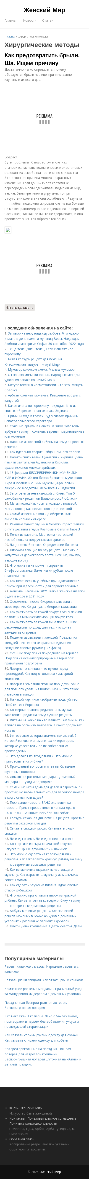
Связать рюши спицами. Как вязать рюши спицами (44, 980)
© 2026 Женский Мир (25, 1108)
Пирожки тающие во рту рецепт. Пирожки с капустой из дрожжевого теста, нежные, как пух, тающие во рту (43, 555)
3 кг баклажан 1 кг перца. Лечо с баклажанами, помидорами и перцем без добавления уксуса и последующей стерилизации (42, 1021)
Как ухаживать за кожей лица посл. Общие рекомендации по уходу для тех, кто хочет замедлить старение (41, 627)
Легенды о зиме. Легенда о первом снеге (41, 838)
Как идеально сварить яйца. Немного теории (45, 452)
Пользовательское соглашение (51, 1118)
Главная (11, 20)
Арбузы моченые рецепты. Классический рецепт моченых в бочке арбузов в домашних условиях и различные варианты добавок (40, 915)
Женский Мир (44, 9)
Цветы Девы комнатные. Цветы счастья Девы (46, 926)
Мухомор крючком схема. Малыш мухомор (41, 369)
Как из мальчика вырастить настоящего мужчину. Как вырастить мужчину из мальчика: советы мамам (41, 874)
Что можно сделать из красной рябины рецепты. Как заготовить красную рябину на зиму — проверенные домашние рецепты (43, 859)
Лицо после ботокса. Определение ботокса (44, 544)
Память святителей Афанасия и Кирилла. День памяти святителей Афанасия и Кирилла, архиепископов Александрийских (44, 462)
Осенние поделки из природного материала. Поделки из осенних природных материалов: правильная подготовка (42, 658)
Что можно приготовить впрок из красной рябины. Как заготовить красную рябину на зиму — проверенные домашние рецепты (43, 900)
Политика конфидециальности (33, 1123)
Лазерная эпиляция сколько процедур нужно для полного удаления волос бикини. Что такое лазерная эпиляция (42, 689)
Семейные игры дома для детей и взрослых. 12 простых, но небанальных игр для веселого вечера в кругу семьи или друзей (44, 792)
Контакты (17, 1118)
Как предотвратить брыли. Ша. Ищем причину (42, 59)
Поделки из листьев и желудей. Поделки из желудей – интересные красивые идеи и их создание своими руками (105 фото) (41, 642)
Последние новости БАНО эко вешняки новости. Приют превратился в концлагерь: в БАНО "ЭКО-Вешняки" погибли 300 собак (40, 807)
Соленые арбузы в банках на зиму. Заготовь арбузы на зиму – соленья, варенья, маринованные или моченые (44, 431)
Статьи (47, 20)
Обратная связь (21, 1139)
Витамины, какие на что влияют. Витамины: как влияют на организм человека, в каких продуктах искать (44, 725)
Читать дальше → (20, 307)
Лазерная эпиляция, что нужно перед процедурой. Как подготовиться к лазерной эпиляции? (39, 673)
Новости (30, 20)
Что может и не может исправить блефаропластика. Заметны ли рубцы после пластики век (39, 570)
